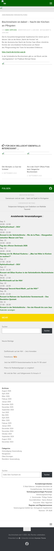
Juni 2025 (5, 412)
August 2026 (6, 391)
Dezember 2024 (7, 428)
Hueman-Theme (40, 538)
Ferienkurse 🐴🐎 (10, 357)
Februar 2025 (6, 423)
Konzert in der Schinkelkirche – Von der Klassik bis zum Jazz (26, 307)
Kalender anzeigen (7, 310)
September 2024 (8, 436)
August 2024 (6, 439)
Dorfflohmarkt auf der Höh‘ (11, 280)
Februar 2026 (6, 399)
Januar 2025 (6, 426)
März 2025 (6, 420)
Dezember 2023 (7, 442)
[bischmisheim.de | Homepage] (4, 3)
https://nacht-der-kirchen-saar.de (13, 52)
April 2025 (5, 418)
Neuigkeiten (6, 454)
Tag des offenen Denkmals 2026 (13, 246)
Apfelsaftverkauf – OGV (10, 227)
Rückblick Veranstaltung (10, 459)
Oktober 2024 (7, 434)
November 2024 (7, 431)
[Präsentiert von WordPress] (19, 538)
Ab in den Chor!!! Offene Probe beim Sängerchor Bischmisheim (38, 169)
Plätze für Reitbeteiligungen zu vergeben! (19, 368)
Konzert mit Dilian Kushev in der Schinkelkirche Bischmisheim (26, 273)
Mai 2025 (5, 415)
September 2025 (8, 410)
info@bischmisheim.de (44, 486)
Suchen (4, 327)
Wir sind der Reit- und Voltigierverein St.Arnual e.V (22, 373)
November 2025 (7, 407)
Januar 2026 (6, 402)
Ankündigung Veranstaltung (14, 15)
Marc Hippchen (11, 30)
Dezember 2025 (7, 404)
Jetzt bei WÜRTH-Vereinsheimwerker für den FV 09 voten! (25, 362)
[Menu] (51, 3)
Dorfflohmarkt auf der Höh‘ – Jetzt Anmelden (20, 351)
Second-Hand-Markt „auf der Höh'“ (24, 288)
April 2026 (5, 394)
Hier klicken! (47, 489)
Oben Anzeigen (7, 456)
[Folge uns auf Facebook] (50, 188)
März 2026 (6, 396)
